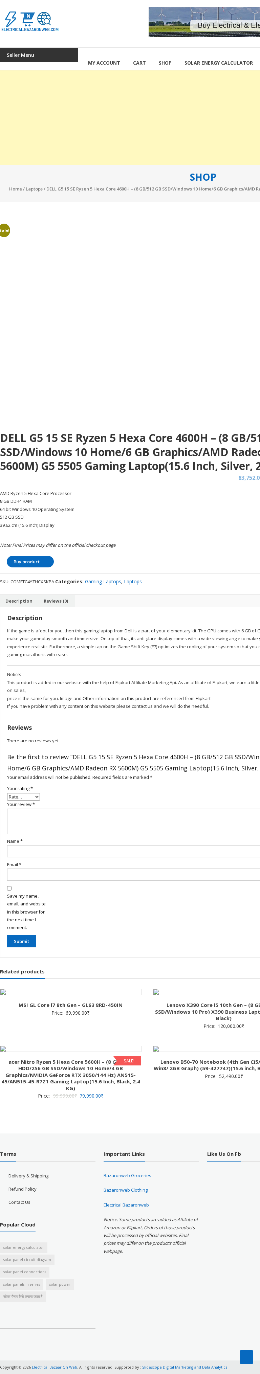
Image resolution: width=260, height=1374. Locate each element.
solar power (59, 1284)
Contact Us (19, 1202)
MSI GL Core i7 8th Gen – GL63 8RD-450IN (71, 1004)
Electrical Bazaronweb (126, 1205)
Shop (165, 63)
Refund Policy (22, 1189)
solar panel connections (24, 1271)
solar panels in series (21, 1284)
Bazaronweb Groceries (127, 1175)
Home (15, 189)
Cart (139, 63)
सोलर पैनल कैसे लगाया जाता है (22, 1296)
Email (14, 864)
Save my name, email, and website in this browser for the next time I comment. (26, 912)
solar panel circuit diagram (27, 1259)
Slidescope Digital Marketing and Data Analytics (184, 1367)
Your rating (20, 788)
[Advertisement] (130, 117)
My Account (104, 63)
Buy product (27, 562)
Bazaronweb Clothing (126, 1190)
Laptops (34, 189)
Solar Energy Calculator (219, 63)
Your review (21, 804)
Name (15, 841)
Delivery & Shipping (28, 1176)
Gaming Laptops (103, 581)
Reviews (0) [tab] (56, 601)
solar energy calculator (23, 1247)
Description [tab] (18, 601)
